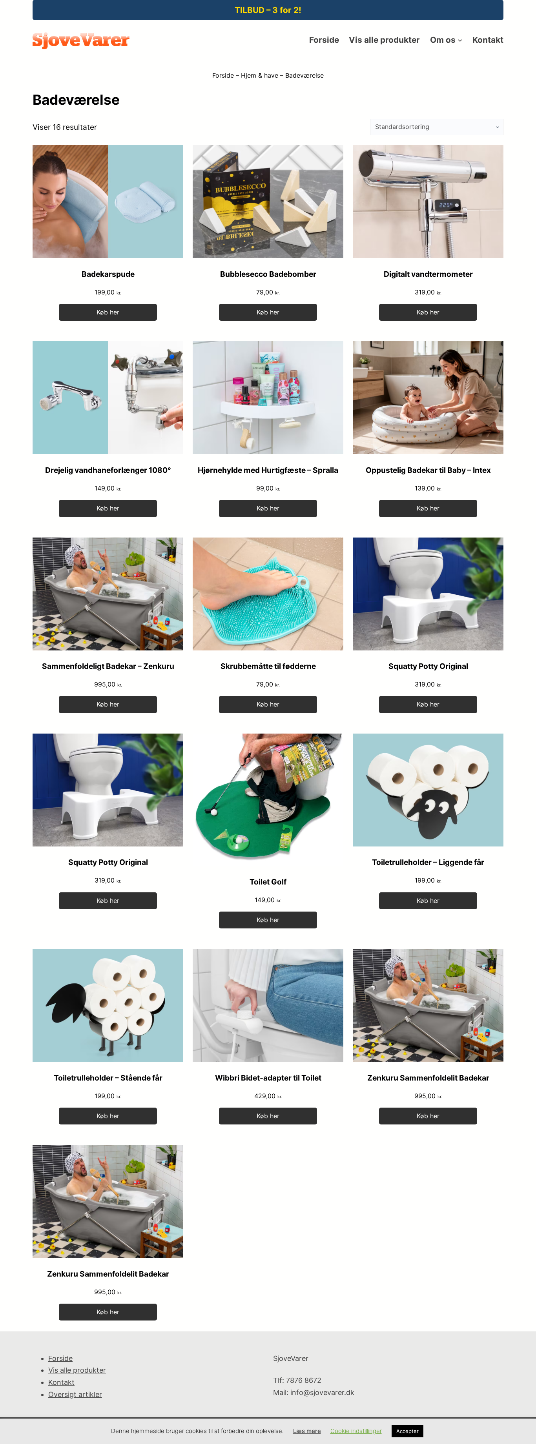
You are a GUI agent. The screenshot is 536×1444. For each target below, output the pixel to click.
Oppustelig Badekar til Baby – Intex (428, 470)
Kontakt (61, 1382)
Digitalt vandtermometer (428, 274)
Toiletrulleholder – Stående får (108, 1078)
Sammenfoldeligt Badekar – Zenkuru (108, 666)
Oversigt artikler (75, 1394)
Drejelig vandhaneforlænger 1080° (108, 470)
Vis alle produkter (77, 1370)
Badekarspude (108, 274)
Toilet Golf (268, 881)
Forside (223, 75)
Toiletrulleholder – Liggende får (428, 862)
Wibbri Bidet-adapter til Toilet (268, 1078)
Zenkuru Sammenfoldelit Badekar (428, 1078)
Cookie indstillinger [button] (356, 1431)
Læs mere (307, 1431)
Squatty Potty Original (428, 666)
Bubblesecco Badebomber (268, 274)
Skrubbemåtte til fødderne (268, 666)
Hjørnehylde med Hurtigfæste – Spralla (268, 470)
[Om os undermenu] (460, 40)
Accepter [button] (407, 1431)
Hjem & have (259, 75)
